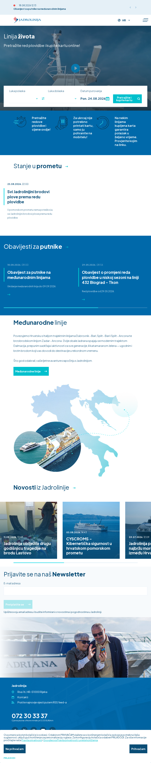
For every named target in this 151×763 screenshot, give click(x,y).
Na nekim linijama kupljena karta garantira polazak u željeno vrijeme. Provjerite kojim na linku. (126, 131)
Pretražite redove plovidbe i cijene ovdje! (41, 123)
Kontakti (22, 697)
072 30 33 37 (30, 715)
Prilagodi (9, 758)
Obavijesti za (33, 246)
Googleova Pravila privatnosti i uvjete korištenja (70, 740)
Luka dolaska (56, 90)
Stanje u (37, 165)
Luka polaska (17, 90)
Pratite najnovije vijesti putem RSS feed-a (42, 702)
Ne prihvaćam (15, 748)
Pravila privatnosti (32, 740)
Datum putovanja (91, 90)
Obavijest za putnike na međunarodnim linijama (39, 9)
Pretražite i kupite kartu (124, 99)
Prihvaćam (138, 748)
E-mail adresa (12, 583)
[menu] (145, 20)
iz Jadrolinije (41, 487)
